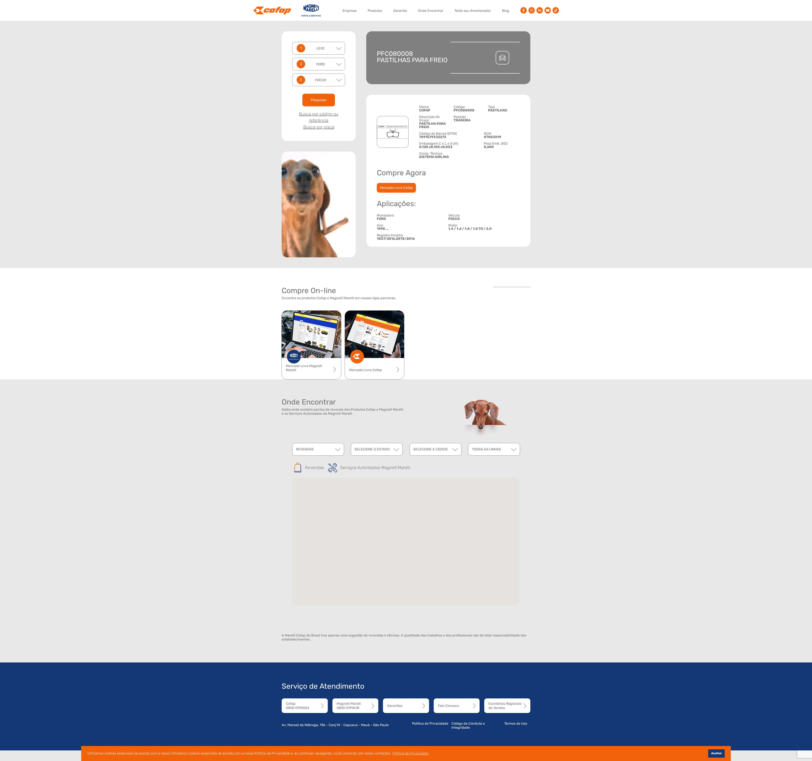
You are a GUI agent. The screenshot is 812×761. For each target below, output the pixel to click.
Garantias (394, 706)
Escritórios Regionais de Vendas (504, 706)
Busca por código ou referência (318, 117)
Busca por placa (318, 127)
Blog (505, 11)
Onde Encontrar (430, 11)
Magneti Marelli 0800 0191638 (349, 706)
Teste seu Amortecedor (472, 11)
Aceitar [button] (716, 753)
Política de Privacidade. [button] (410, 753)
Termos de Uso (515, 723)
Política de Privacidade (430, 723)
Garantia (400, 11)
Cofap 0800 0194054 (297, 706)
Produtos (375, 11)
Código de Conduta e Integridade (468, 725)
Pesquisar (318, 100)
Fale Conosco (448, 706)
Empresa (350, 11)
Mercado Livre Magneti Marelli (304, 368)
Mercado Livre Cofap (396, 188)
